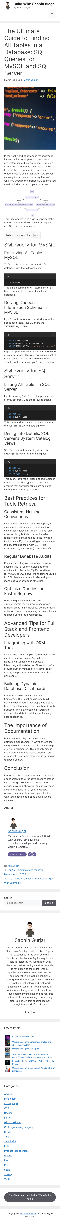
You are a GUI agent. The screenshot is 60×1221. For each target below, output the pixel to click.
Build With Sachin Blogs (34, 4)
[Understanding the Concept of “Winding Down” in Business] (7, 1069)
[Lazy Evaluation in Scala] (7, 1037)
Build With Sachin (28, 1213)
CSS (6, 1108)
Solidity (8, 1174)
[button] (53, 275)
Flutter (7, 1117)
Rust (6, 1165)
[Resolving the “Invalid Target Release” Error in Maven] (7, 1062)
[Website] (30, 854)
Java (6, 1136)
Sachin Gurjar (30, 80)
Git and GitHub (12, 1122)
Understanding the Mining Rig (25, 1049)
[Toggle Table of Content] (34, 235)
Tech (7, 1179)
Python (8, 1155)
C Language (11, 1103)
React (7, 1160)
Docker (8, 1113)
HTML (7, 1131)
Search (8, 897)
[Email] (34, 854)
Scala (7, 1169)
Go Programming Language (19, 1127)
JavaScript (13, 865)
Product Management (16, 1150)
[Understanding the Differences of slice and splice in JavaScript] (7, 1043)
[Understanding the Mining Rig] (7, 1050)
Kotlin (7, 1146)
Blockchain (10, 1098)
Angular (8, 1094)
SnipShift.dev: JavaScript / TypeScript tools (30, 1197)
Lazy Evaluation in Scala (23, 1036)
